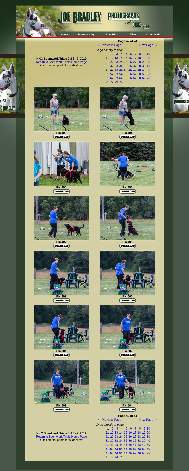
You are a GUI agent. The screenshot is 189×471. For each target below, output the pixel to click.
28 (139, 62)
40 (148, 66)
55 (125, 74)
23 (116, 62)
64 (121, 78)
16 (130, 57)
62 (112, 78)
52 (112, 74)
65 (125, 78)
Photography (86, 34)
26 (130, 62)
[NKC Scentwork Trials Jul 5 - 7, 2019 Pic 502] (127, 348)
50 (148, 70)
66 (130, 78)
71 (107, 82)
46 (130, 70)
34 (121, 66)
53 (116, 74)
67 (134, 78)
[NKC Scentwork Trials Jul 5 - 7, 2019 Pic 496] (127, 184)
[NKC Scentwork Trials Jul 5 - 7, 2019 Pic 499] (61, 293)
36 (130, 66)
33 (116, 66)
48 (139, 70)
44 (121, 70)
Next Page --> (148, 45)
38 (139, 66)
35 (125, 66)
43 (116, 70)
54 (121, 74)
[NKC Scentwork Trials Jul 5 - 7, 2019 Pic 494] (127, 130)
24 (121, 62)
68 (139, 78)
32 (112, 66)
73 (116, 82)
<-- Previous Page (109, 45)
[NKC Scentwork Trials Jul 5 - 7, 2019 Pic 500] (127, 293)
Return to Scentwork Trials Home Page (61, 62)
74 (121, 82)
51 (107, 74)
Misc (133, 34)
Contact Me (153, 34)
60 (148, 74)
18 (139, 57)
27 (134, 62)
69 (143, 78)
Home (64, 34)
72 (112, 82)
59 (143, 74)
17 (134, 57)
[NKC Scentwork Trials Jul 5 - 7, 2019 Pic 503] (61, 403)
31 (107, 66)
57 (134, 74)
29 (143, 62)
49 (143, 70)
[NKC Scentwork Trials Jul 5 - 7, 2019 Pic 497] (61, 239)
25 (125, 62)
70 (148, 78)
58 (139, 74)
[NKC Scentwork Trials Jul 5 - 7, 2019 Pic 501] (61, 348)
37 (134, 66)
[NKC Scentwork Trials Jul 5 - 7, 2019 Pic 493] (61, 130)
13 (116, 57)
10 (148, 53)
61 (107, 78)
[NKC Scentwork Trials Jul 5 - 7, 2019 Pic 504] (127, 403)
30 (148, 62)
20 (148, 57)
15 (125, 57)
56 (130, 74)
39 (143, 66)
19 (143, 57)
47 (134, 70)
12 (112, 57)
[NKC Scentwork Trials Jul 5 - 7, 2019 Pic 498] (127, 239)
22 (112, 62)
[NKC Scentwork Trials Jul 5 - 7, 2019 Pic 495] (61, 184)
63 (116, 78)
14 (121, 57)
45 (125, 70)
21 (107, 62)
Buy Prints (112, 34)
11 (107, 57)
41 (107, 70)
